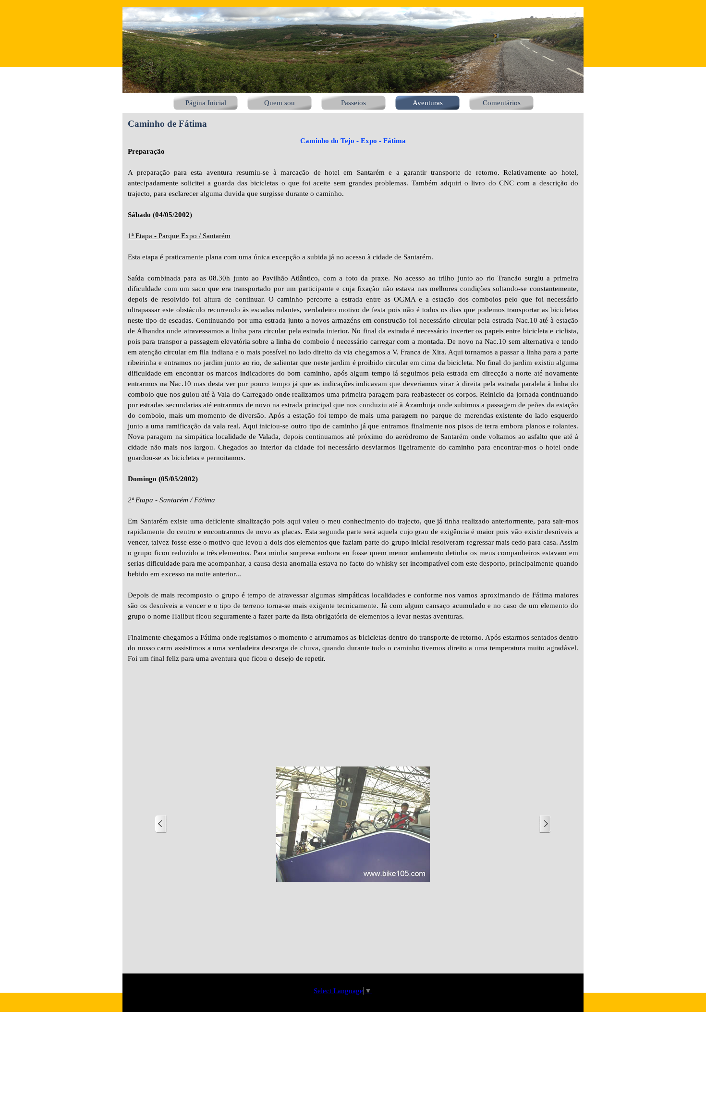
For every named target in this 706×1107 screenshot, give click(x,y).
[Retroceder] (161, 824)
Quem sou (279, 103)
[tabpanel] (353, 404)
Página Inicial (205, 103)
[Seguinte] (545, 824)
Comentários (502, 103)
